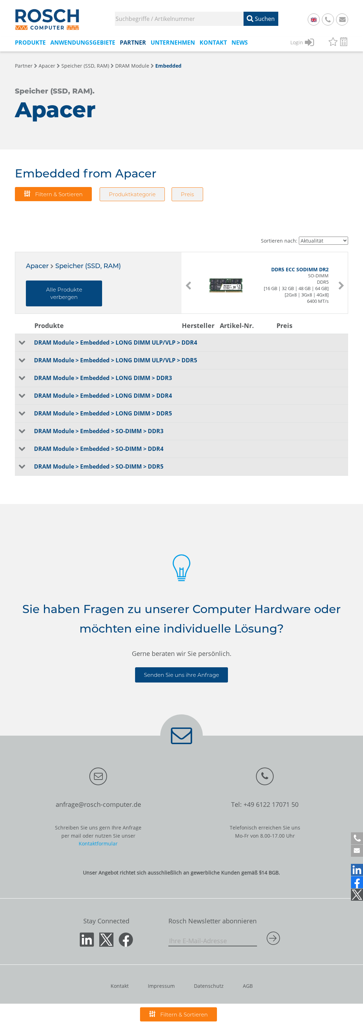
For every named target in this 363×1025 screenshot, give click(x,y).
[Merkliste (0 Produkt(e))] (333, 42)
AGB (248, 985)
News (239, 42)
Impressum (161, 985)
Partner (24, 65)
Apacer (47, 65)
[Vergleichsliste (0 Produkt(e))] (343, 42)
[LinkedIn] (357, 870)
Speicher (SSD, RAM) (85, 65)
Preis (187, 194)
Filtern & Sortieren (58, 194)
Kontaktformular (98, 843)
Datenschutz (209, 985)
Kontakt (120, 985)
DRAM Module (132, 65)
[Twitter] (357, 895)
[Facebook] (357, 882)
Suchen (264, 19)
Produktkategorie (132, 194)
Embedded (168, 65)
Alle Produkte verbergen (64, 293)
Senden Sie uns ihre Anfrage (181, 675)
